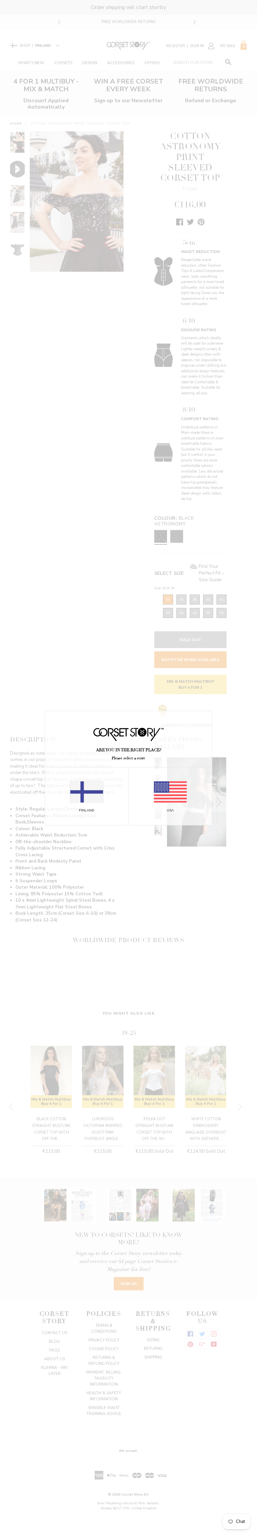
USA (170, 810)
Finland (86, 810)
